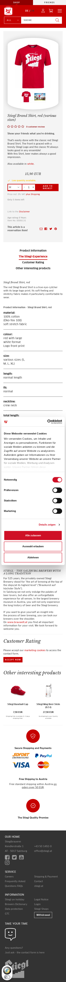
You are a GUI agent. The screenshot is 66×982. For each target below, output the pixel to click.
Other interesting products (33, 268)
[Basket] (51, 11)
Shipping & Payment (46, 876)
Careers (9, 876)
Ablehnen (33, 557)
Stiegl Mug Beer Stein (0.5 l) (48, 706)
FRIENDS (49, 2)
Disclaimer (24, 211)
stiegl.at (38, 886)
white (30, 163)
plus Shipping (33, 194)
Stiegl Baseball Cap (17, 704)
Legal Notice (41, 899)
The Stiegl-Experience (33, 256)
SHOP (16, 2)
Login (37, 904)
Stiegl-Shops (41, 908)
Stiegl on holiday (14, 899)
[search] (57, 20)
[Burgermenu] (59, 10)
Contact (38, 881)
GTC (7, 913)
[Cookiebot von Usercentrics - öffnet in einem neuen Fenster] (47, 421)
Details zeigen (47, 524)
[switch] (57, 490)
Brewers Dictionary (16, 904)
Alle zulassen (33, 535)
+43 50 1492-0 (43, 846)
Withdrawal (43, 914)
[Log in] (43, 11)
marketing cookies (35, 650)
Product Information (33, 250)
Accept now (13, 659)
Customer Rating (33, 262)
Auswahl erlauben (33, 546)
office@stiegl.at (43, 851)
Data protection (14, 908)
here (42, 952)
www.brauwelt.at (17, 622)
